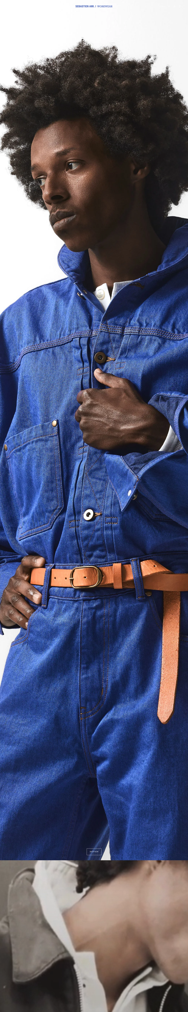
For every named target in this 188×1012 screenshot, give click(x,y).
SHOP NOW (94, 852)
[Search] (169, 6)
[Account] (174, 6)
